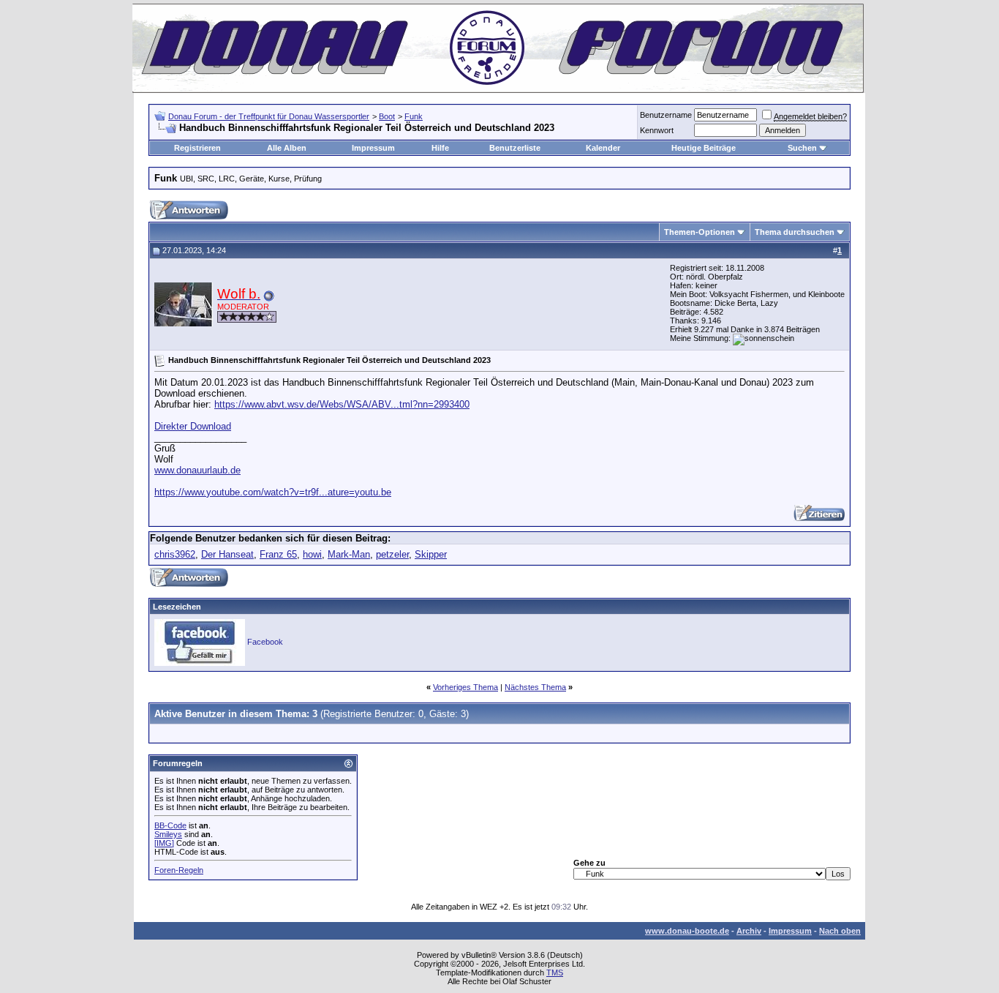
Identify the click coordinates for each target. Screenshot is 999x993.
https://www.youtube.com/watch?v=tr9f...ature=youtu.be (272, 492)
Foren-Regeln (178, 870)
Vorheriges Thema (465, 687)
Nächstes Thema (535, 687)
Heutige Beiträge (703, 147)
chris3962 (174, 554)
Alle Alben (286, 147)
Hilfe (440, 147)
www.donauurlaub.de (197, 470)
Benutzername (666, 114)
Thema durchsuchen (794, 232)
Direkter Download (192, 426)
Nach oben (840, 930)
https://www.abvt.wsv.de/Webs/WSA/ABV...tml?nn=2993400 (342, 404)
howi (312, 554)
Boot (387, 116)
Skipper (431, 554)
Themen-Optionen (699, 232)
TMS (554, 972)
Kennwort (657, 130)
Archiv (748, 930)
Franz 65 (278, 554)
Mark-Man (349, 554)
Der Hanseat (227, 554)
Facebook (265, 641)
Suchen (802, 147)
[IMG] (164, 843)
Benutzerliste (514, 147)
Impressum (373, 147)
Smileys (168, 834)
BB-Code (170, 825)
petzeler (392, 554)
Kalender (603, 147)
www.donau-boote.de (687, 930)
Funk (413, 116)
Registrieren (197, 147)
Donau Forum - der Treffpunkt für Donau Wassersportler (268, 116)
